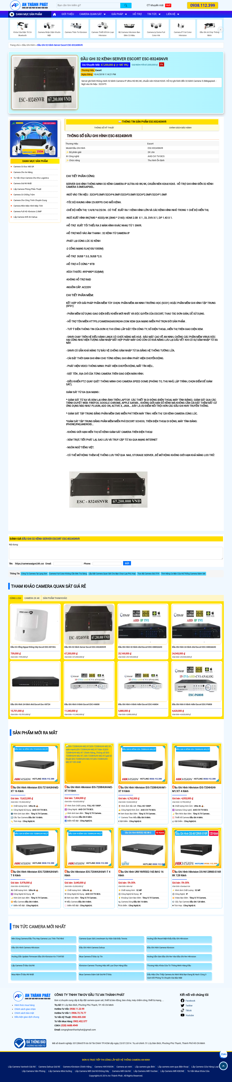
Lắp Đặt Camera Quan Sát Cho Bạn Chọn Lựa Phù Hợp (112, 574)
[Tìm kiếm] (125, 5)
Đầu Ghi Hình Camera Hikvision (25, 947)
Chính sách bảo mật (24, 1013)
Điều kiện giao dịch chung (27, 1017)
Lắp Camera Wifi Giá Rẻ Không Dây (92, 1071)
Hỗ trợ (137, 14)
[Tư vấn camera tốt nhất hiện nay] (221, 30)
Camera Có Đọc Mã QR (24, 166)
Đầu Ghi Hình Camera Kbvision (160, 947)
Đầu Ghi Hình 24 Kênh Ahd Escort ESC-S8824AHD (194, 647)
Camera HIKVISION (104, 1066)
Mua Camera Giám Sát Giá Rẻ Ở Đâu (95, 974)
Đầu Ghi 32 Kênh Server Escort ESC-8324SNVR (60, 45)
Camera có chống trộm (24, 194)
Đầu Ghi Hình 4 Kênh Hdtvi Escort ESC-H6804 (138, 704)
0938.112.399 (203, 5)
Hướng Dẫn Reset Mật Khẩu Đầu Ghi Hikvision (167, 938)
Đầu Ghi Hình (28, 45)
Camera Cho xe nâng (23, 172)
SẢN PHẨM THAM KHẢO (55, 598)
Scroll (223, 1065)
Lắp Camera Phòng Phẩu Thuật (27, 189)
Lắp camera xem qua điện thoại (173, 1066)
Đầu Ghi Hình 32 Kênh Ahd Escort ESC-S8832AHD (140, 647)
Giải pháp (117, 14)
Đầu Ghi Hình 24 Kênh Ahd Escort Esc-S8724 (30, 704)
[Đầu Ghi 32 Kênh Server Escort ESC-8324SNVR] (44, 82)
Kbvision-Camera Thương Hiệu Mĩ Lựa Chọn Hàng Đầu (103, 965)
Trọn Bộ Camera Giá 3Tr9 (148, 574)
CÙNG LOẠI (15, 598)
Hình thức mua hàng (25, 1005)
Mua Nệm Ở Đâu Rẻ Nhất (23, 974)
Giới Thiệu (68, 14)
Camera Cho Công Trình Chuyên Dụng (30, 200)
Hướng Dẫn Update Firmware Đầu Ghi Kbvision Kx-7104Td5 (38, 956)
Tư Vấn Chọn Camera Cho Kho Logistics (31, 178)
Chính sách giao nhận (25, 1009)
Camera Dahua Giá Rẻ (49, 1066)
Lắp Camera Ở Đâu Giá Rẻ (23, 965)
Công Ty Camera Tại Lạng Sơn (34, 574)
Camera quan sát (90, 14)
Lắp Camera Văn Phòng (33, 1071)
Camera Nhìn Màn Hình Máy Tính (28, 206)
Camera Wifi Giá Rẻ (121, 1071)
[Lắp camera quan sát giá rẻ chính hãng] (54, 14)
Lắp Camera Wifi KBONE (172, 1071)
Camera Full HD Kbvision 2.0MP (28, 211)
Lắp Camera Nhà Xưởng (60, 1071)
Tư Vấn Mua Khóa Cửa (198, 1071)
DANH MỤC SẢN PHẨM (29, 14)
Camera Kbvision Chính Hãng (77, 1066)
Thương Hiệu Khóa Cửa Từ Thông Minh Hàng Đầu (169, 965)
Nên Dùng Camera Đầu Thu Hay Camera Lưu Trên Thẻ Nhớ (38, 938)
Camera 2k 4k (32, 598)
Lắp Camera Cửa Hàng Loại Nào (207, 1066)
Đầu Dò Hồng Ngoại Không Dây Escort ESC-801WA (33, 647)
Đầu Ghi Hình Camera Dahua (92, 947)
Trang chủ (15, 45)
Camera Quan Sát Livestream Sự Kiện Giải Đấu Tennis (103, 938)
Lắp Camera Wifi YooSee (146, 1071)
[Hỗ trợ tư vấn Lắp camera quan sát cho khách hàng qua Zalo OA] (223, 1054)
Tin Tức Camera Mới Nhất (39, 926)
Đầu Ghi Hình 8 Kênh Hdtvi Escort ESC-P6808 (192, 704)
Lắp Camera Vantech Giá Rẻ (22, 1066)
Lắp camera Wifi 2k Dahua (25, 217)
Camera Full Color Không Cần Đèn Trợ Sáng (68, 574)
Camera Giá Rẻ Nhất (23, 183)
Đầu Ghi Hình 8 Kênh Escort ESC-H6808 (81, 704)
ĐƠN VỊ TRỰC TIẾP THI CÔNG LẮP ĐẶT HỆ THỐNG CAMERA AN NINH (116, 1060)
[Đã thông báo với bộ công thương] (29, 1043)
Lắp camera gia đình (145, 1066)
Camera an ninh (124, 1066)
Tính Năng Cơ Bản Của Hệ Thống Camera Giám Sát (183, 574)
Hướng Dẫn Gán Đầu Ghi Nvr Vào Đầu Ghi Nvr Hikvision (171, 956)
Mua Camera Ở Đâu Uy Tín (91, 956)
